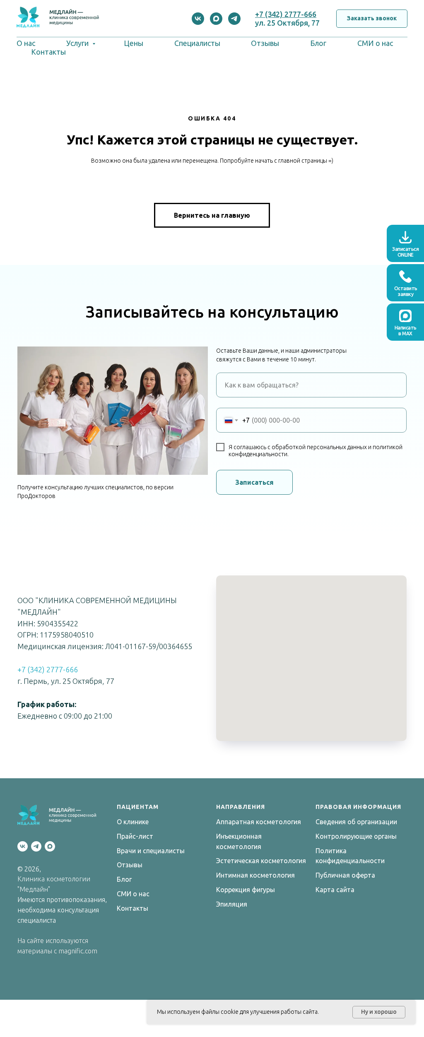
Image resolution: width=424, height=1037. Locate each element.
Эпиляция (231, 904)
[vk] (198, 18)
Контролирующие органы (356, 836)
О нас (26, 43)
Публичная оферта (345, 875)
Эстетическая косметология (261, 860)
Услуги (78, 43)
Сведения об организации (356, 821)
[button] (371, 19)
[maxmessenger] (216, 18)
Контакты (48, 52)
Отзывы (265, 43)
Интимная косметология (255, 875)
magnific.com (77, 951)
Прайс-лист (135, 836)
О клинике (133, 821)
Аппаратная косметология (258, 821)
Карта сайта (335, 889)
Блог (318, 43)
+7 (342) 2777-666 (285, 14)
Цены (133, 43)
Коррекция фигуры (245, 889)
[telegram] (234, 18)
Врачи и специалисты (151, 850)
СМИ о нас (375, 43)
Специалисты (197, 43)
